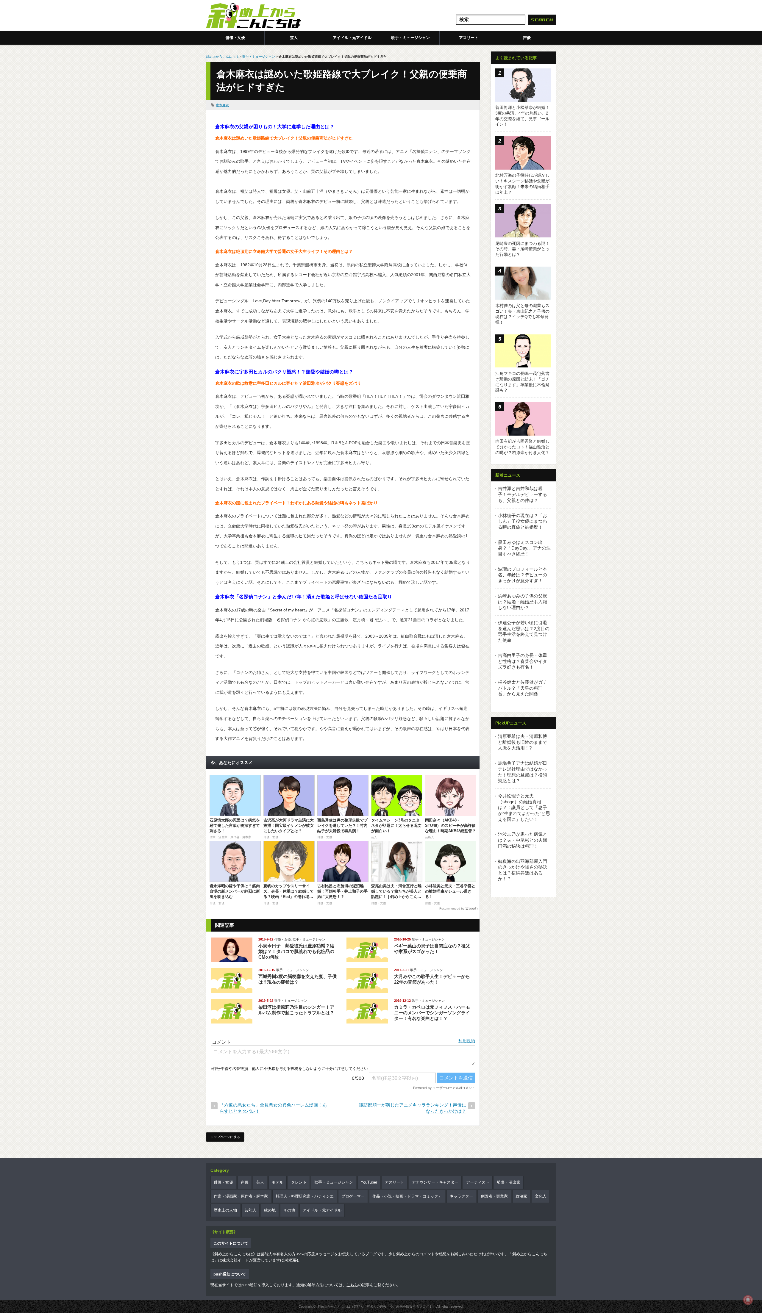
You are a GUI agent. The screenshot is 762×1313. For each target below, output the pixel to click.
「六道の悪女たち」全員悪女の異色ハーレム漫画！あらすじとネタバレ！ (273, 1108)
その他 (289, 1210)
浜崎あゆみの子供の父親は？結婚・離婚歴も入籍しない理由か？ (522, 601)
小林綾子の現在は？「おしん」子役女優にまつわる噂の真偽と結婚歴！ (522, 521)
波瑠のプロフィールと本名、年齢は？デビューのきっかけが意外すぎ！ (522, 574)
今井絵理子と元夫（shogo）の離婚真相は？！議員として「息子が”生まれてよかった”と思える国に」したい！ (524, 807)
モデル (277, 1182)
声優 (527, 37)
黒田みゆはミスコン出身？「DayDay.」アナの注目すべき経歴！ (524, 548)
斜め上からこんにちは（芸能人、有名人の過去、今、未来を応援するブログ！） (376, 1306)
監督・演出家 (508, 1182)
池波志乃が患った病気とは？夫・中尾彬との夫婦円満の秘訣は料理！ (522, 840)
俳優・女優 (235, 37)
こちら (352, 1285)
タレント (299, 1182)
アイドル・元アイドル (352, 37)
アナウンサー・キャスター (435, 1182)
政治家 (521, 1196)
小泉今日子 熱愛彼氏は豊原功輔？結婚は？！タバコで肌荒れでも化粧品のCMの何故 (296, 951)
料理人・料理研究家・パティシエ (305, 1196)
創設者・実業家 (494, 1196)
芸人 (294, 37)
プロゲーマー (353, 1196)
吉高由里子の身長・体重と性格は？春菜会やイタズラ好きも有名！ (522, 661)
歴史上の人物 (225, 1210)
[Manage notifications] (748, 1300)
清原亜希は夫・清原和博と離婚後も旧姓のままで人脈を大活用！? (522, 742)
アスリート (468, 37)
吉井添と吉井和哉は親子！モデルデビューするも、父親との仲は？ (522, 494)
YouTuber (369, 1182)
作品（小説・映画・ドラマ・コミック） (407, 1196)
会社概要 (289, 1260)
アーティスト (477, 1182)
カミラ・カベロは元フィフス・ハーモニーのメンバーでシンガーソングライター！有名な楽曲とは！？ (432, 1012)
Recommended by (451, 908)
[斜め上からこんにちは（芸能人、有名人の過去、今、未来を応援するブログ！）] (253, 16)
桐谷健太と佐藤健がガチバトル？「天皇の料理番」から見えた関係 (522, 688)
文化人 (540, 1196)
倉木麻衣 (222, 105)
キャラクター (461, 1196)
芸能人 (250, 1210)
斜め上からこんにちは (222, 56)
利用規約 (466, 1040)
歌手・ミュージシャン (410, 37)
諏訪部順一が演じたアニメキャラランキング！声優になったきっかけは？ (412, 1108)
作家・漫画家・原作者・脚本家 (241, 1196)
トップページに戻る (225, 1137)
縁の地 (270, 1210)
